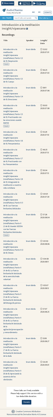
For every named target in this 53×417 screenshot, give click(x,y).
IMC (33, 12)
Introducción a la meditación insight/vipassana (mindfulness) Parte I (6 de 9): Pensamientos (13, 137)
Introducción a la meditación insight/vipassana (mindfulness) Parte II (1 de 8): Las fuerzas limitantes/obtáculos (13, 201)
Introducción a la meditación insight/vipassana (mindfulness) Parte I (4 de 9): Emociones (13, 93)
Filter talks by (43, 18)
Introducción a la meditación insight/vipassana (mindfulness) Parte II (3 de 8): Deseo (13, 247)
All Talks (6, 18)
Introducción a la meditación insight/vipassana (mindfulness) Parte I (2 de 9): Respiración (13, 55)
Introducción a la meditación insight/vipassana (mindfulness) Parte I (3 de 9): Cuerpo (13, 75)
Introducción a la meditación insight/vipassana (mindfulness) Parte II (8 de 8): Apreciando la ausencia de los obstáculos (12, 370)
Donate (47, 12)
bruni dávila (30, 49)
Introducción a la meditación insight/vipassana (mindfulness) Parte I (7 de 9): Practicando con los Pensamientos (13, 157)
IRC (39, 12)
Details (6, 64)
